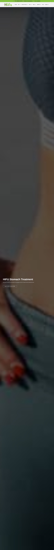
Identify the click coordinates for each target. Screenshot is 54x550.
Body (34, 4)
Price (43, 4)
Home (16, 4)
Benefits (38, 4)
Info (18, 4)
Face (30, 4)
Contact (46, 4)
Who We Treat (24, 4)
